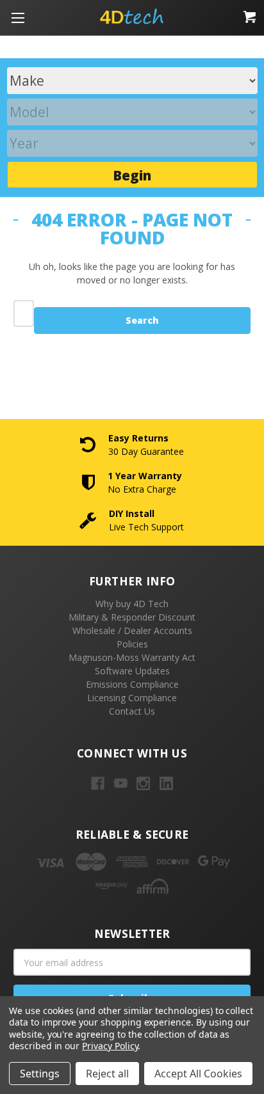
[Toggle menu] (17, 17)
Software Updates (132, 671)
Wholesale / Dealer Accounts (132, 630)
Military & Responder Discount (132, 617)
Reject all (107, 1073)
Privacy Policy (110, 1046)
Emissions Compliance (132, 684)
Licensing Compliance (132, 698)
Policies (132, 644)
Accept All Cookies (198, 1073)
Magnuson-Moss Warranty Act (132, 657)
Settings (40, 1073)
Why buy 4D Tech (132, 604)
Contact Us (132, 711)
